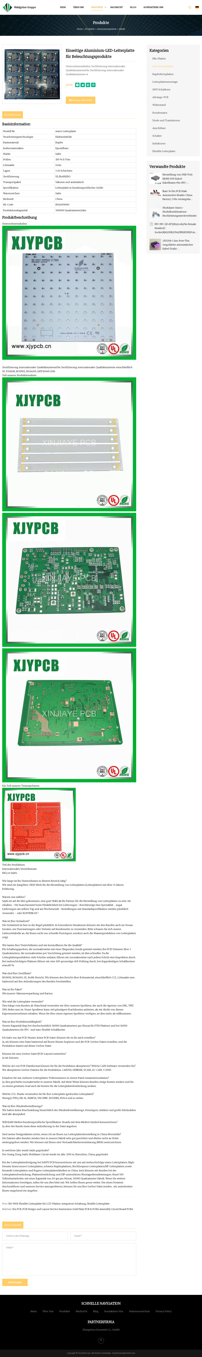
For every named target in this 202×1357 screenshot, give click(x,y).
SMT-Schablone (161, 89)
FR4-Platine (159, 58)
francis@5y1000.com (126, 1353)
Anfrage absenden (81, 100)
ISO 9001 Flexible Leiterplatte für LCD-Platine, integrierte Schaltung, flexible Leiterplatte (59, 1203)
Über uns (78, 7)
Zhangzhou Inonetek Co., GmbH (101, 1329)
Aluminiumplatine (107, 29)
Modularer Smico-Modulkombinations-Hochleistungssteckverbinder (180, 211)
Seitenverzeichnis (139, 1311)
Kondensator (159, 112)
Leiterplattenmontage (165, 81)
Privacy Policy (164, 1311)
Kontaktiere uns (153, 7)
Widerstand (159, 104)
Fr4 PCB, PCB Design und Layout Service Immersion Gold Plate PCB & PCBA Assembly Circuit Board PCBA (73, 1209)
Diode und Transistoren (166, 120)
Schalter (157, 135)
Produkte (97, 7)
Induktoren (159, 143)
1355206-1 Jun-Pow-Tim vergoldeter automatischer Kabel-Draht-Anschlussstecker (178, 245)
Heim (63, 7)
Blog (133, 7)
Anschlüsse (159, 128)
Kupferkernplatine (163, 74)
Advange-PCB (160, 97)
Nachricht (116, 7)
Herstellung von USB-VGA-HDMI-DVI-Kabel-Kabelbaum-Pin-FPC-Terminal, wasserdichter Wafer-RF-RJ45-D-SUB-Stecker (180, 179)
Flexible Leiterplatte (163, 151)
